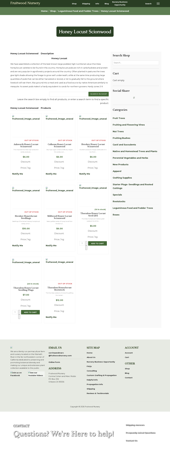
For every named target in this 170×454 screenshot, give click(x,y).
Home (89, 353)
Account (129, 353)
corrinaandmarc (60, 354)
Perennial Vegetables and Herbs (130, 158)
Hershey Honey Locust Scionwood (93, 145)
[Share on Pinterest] (120, 97)
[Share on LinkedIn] (118, 97)
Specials (117, 195)
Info (97, 4)
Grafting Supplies (122, 178)
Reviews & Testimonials (98, 393)
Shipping (86, 4)
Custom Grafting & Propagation (102, 375)
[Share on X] (116, 97)
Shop (74, 4)
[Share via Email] (134, 97)
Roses (116, 214)
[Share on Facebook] (114, 97)
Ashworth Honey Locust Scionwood (26, 145)
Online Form (54, 362)
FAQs (89, 366)
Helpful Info (92, 380)
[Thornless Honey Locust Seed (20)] (93, 195)
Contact (128, 378)
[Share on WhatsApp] (126, 97)
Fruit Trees (119, 118)
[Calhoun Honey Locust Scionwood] (59, 126)
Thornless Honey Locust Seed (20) (93, 214)
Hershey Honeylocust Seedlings (26, 217)
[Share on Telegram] (129, 97)
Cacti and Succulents (124, 144)
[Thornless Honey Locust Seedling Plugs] (26, 270)
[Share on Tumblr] (132, 97)
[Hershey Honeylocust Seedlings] (26, 198)
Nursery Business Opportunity (119, 3)
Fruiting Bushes (121, 138)
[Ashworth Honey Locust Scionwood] (26, 126)
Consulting (92, 371)
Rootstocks (119, 201)
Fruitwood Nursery (25, 3)
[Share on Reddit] (123, 97)
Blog (107, 4)
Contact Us (131, 440)
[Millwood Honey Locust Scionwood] (59, 198)
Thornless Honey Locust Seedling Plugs (26, 289)
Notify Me (17, 174)
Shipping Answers (135, 425)
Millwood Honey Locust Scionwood (59, 217)
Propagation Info (95, 384)
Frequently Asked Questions (140, 433)
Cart (127, 357)
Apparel (117, 171)
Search (148, 4)
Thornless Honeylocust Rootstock (59, 289)
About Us (91, 357)
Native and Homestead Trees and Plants (135, 151)
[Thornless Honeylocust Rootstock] (59, 269)
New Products (120, 164)
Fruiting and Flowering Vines (129, 125)
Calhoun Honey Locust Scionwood (59, 145)
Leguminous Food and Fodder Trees (133, 208)
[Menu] (158, 3)
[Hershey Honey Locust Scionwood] (93, 126)
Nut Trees (118, 131)
